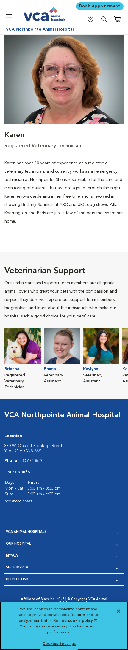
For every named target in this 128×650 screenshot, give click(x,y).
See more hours (18, 501)
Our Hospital (18, 544)
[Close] (118, 611)
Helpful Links (18, 579)
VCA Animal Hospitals (26, 532)
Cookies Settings (59, 644)
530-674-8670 (31, 461)
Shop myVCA (17, 567)
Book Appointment (99, 6)
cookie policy (82, 621)
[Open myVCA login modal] (92, 19)
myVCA (12, 555)
